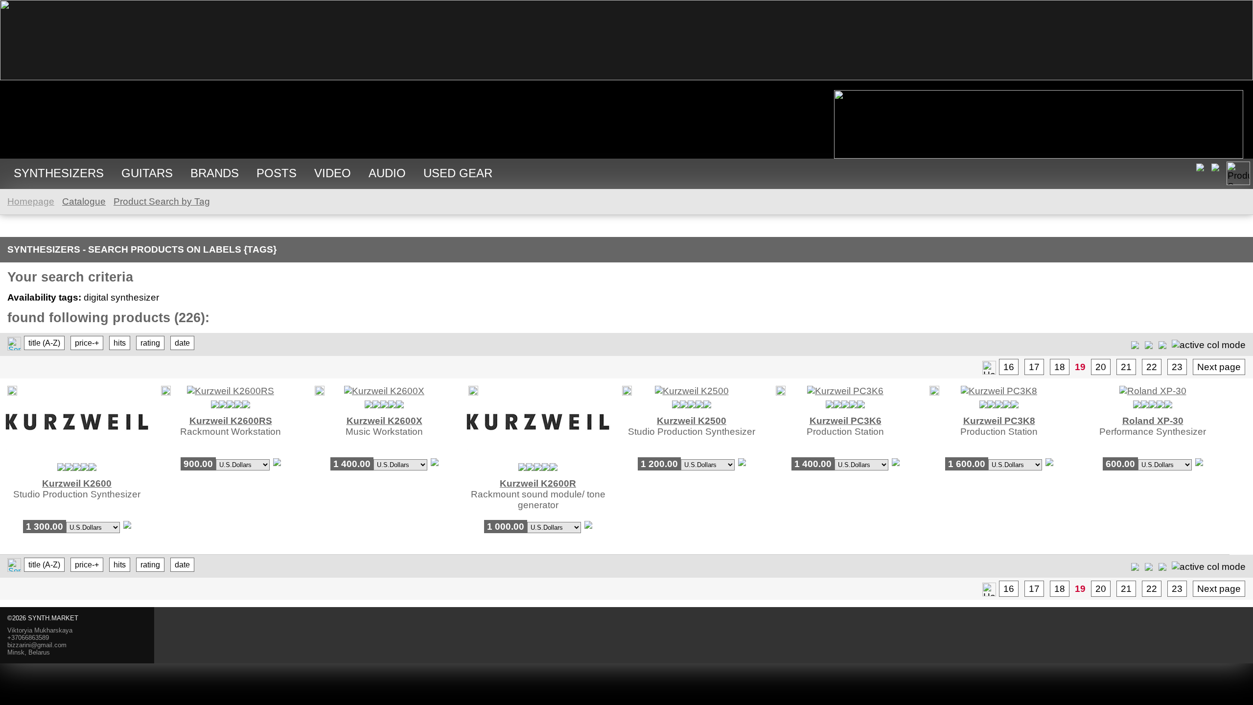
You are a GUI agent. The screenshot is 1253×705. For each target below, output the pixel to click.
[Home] (626, 77)
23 (1177, 367)
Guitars (147, 173)
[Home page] (989, 368)
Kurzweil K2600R (538, 483)
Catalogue (84, 201)
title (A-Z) (44, 343)
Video (332, 173)
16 (1008, 367)
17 (1034, 367)
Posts (276, 173)
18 (1059, 367)
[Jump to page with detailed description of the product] (76, 456)
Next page (1219, 367)
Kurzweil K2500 (691, 421)
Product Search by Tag (162, 201)
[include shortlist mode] (1135, 344)
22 (1151, 367)
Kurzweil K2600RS (230, 421)
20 (1100, 367)
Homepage (30, 201)
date (182, 343)
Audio (387, 173)
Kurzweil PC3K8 (999, 421)
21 (1126, 367)
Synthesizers (59, 173)
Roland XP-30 (1152, 421)
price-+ (87, 343)
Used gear (457, 173)
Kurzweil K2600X (384, 421)
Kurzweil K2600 (77, 483)
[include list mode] (1149, 344)
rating (150, 343)
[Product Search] (1238, 173)
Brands (214, 173)
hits (120, 343)
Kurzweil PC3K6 (846, 421)
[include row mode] (1162, 344)
